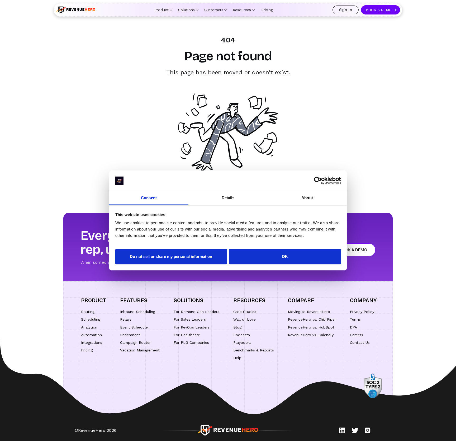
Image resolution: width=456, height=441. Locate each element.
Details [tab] (228, 197)
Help (237, 358)
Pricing (267, 10)
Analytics (89, 327)
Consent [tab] (149, 197)
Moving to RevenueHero (309, 312)
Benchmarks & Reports (253, 350)
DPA (353, 327)
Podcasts (241, 335)
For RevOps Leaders (192, 327)
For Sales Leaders (190, 319)
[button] (163, 10)
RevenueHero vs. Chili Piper (312, 319)
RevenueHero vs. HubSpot (311, 327)
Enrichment (130, 335)
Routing (87, 312)
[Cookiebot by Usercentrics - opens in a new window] (318, 181)
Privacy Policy (362, 312)
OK (285, 256)
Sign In (345, 9)
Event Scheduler (134, 327)
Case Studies (244, 312)
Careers (356, 335)
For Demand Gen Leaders (196, 312)
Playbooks (242, 342)
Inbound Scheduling (137, 312)
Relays (125, 319)
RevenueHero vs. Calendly (311, 335)
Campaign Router (135, 342)
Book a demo (353, 249)
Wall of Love (244, 319)
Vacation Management (140, 350)
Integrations (91, 342)
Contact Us (360, 342)
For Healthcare (187, 335)
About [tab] (307, 197)
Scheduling (90, 319)
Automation (91, 335)
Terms (355, 319)
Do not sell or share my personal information (171, 256)
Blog (237, 327)
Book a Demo (379, 10)
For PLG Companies (191, 342)
